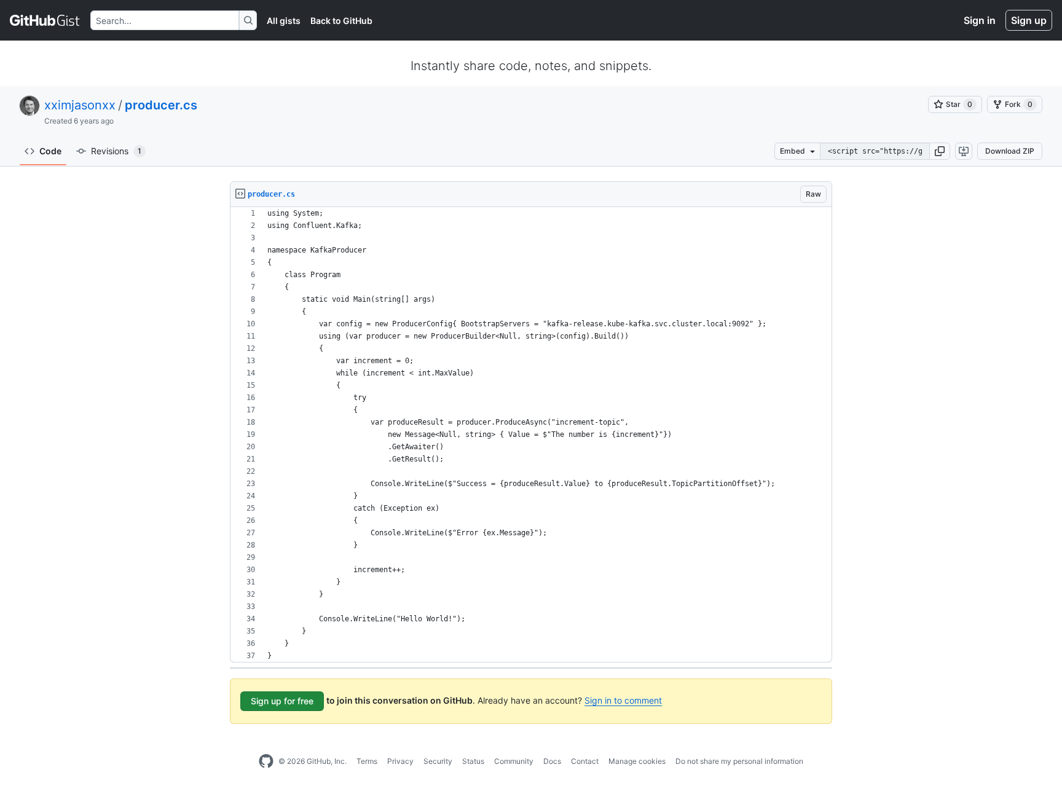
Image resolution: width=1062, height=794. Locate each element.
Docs (552, 761)
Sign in (980, 20)
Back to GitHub (341, 20)
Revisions (116, 151)
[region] (531, 434)
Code (50, 151)
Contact (585, 761)
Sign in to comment (623, 700)
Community (513, 761)
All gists (284, 20)
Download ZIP (1009, 150)
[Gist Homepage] (45, 20)
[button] (939, 151)
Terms (366, 761)
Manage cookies (637, 761)
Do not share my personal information (739, 761)
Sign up (1029, 20)
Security (437, 761)
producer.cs (161, 105)
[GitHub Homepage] (266, 761)
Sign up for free (282, 701)
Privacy (400, 761)
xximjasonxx (80, 105)
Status (473, 761)
